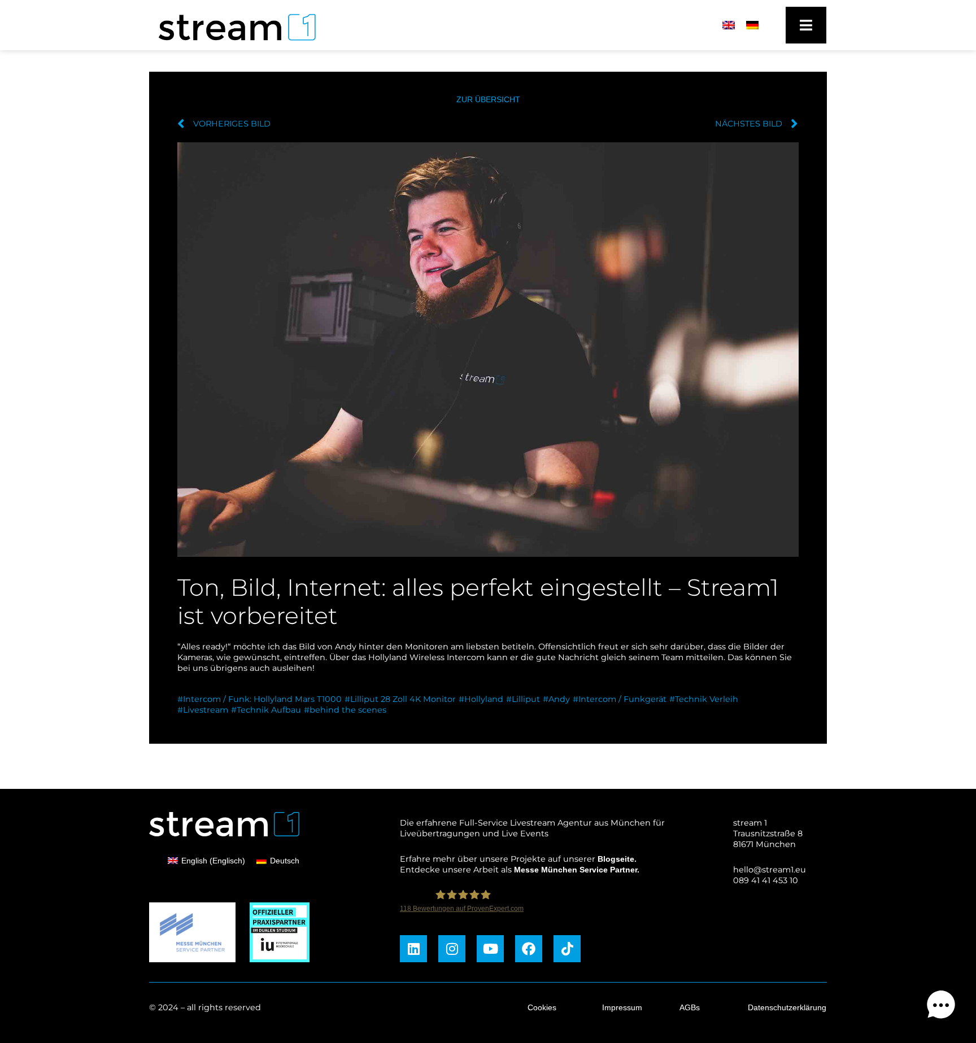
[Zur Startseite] (232, 43)
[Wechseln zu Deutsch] (752, 25)
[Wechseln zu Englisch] (728, 25)
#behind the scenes (345, 710)
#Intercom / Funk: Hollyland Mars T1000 (259, 699)
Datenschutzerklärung (787, 1007)
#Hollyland (481, 699)
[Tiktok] (567, 948)
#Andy (556, 699)
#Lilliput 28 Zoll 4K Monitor (400, 699)
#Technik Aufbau (266, 710)
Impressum (622, 1007)
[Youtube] (490, 948)
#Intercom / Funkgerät (619, 699)
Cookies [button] (542, 1007)
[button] (941, 1006)
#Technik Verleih (703, 699)
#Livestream (202, 710)
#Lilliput (523, 699)
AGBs (689, 1007)
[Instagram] (451, 948)
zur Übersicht (488, 99)
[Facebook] (528, 948)
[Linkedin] (413, 948)
